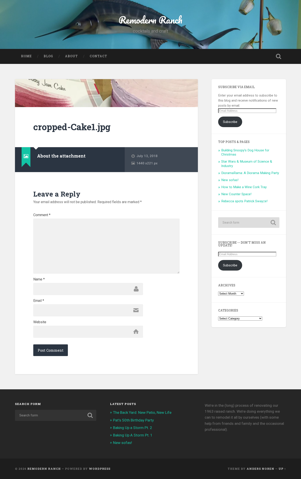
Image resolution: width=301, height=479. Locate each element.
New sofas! (229, 180)
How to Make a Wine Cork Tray (244, 187)
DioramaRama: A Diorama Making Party (250, 173)
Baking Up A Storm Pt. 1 (132, 435)
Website (39, 322)
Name (39, 279)
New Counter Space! (236, 194)
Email (38, 301)
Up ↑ (282, 468)
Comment (41, 215)
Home (26, 56)
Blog (48, 56)
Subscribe (230, 122)
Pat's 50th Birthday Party (133, 420)
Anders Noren (260, 468)
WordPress (99, 468)
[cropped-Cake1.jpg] (106, 93)
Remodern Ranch (150, 20)
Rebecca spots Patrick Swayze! (244, 201)
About (71, 56)
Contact (98, 56)
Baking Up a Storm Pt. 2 (132, 427)
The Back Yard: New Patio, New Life (142, 412)
